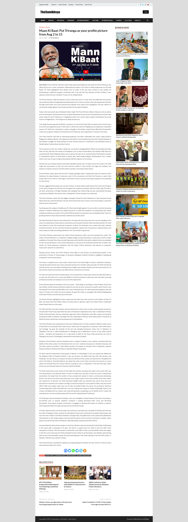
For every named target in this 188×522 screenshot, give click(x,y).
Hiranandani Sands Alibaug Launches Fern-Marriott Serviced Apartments (130, 163)
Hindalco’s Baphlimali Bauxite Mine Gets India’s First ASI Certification (129, 190)
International (107, 20)
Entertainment (83, 20)
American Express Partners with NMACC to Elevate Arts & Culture (74, 484)
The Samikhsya (54, 38)
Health (137, 20)
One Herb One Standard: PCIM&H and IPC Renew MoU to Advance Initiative (130, 244)
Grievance (71, 4)
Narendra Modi (60, 455)
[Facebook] (140, 5)
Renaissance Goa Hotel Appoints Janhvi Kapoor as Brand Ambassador (129, 136)
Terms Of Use (88, 4)
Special (51, 20)
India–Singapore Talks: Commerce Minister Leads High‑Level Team (130, 82)
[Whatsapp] (73, 450)
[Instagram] (145, 5)
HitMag (146, 519)
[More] (84, 450)
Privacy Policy (79, 4)
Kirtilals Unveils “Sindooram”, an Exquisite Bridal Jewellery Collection (130, 109)
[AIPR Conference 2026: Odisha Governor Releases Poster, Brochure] (100, 480)
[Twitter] (143, 5)
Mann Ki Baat (50, 455)
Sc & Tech (128, 20)
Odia (146, 12)
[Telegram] (77, 450)
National (60, 20)
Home (43, 20)
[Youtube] (148, 5)
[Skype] (81, 450)
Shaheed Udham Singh (84, 455)
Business (71, 20)
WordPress (137, 519)
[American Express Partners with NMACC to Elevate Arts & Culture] (75, 480)
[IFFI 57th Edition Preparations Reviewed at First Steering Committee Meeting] (50, 480)
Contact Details (62, 4)
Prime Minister (71, 455)
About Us (54, 4)
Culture (95, 20)
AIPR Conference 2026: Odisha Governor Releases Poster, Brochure (98, 484)
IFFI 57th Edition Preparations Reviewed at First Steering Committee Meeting (49, 485)
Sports (119, 20)
